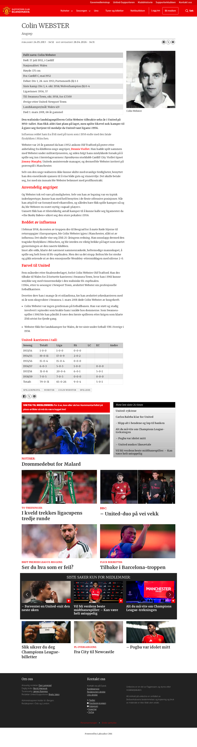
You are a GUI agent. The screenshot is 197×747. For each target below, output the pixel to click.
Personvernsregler (89, 723)
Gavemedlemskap (100, 2)
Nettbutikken (138, 11)
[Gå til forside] (16, 10)
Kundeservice (93, 689)
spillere (85, 390)
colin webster (67, 390)
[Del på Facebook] (164, 42)
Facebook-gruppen (97, 703)
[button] (27, 595)
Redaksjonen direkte (96, 692)
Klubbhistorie (145, 2)
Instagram (93, 706)
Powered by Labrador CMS (98, 733)
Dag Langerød (45, 685)
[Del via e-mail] (173, 42)
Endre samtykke (109, 723)
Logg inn (155, 11)
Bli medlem (170, 11)
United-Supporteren (124, 2)
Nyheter (65, 11)
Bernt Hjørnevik (40, 688)
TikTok (91, 712)
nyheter (49, 390)
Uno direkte (92, 695)
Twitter (92, 700)
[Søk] (187, 11)
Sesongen (81, 11)
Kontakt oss (185, 2)
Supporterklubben (166, 2)
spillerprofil (31, 390)
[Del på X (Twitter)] (168, 42)
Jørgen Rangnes (40, 691)
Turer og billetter (114, 11)
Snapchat (92, 709)
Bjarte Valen (54, 694)
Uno (96, 11)
